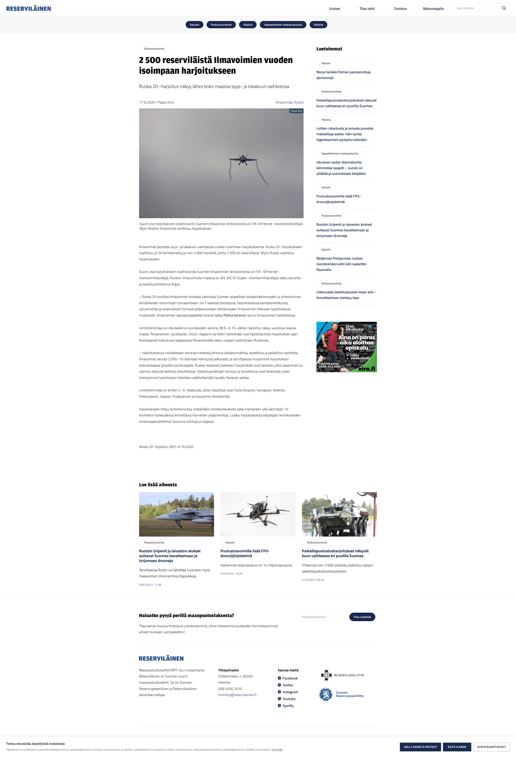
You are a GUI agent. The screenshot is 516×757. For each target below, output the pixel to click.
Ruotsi (299, 102)
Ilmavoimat (284, 102)
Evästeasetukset (491, 747)
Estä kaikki (457, 747)
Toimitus (400, 8)
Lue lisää (277, 749)
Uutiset (334, 8)
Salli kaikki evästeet (420, 747)
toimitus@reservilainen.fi (237, 694)
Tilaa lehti (367, 8)
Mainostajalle (433, 8)
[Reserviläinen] (28, 8)
